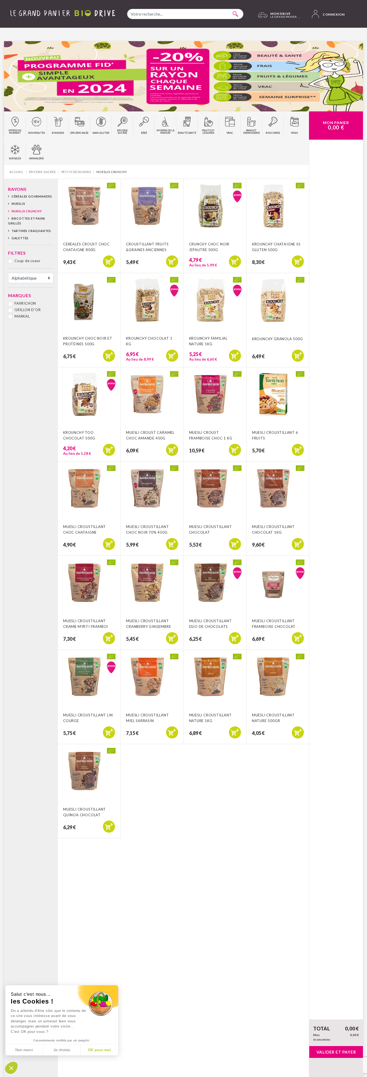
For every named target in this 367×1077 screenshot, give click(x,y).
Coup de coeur (27, 261)
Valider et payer (336, 1052)
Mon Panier (336, 125)
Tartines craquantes (31, 231)
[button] (11, 1067)
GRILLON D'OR (28, 310)
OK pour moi (99, 1050)
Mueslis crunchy (27, 211)
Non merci (24, 1050)
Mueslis (18, 203)
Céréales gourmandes (32, 196)
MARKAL (22, 316)
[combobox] (185, 14)
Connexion (333, 14)
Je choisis (61, 1050)
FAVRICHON (25, 303)
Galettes (20, 238)
